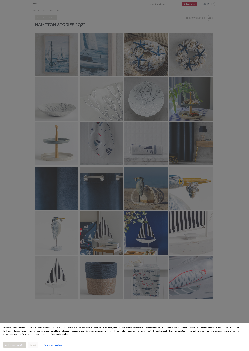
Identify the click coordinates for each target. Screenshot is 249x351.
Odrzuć (32, 345)
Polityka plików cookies (51, 345)
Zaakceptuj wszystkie (15, 345)
